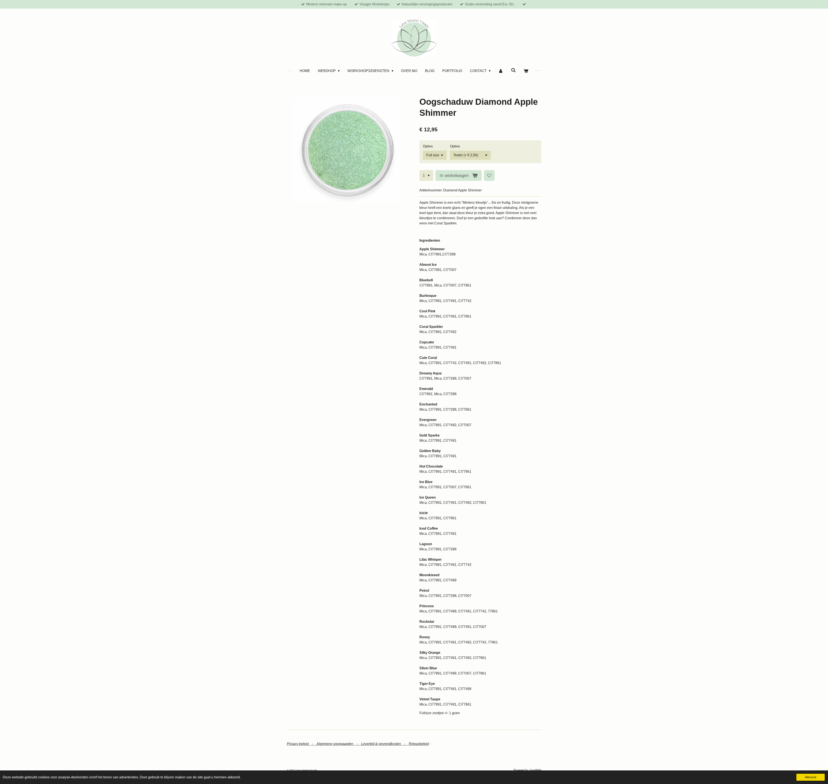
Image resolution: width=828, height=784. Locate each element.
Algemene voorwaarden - (339, 744)
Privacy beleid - (302, 744)
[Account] (501, 71)
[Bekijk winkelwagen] (526, 71)
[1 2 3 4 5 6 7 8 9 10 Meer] (426, 175)
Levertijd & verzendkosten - (385, 744)
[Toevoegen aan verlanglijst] (489, 175)
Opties (428, 146)
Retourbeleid (419, 744)
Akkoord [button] (810, 777)
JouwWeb (535, 770)
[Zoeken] (513, 70)
